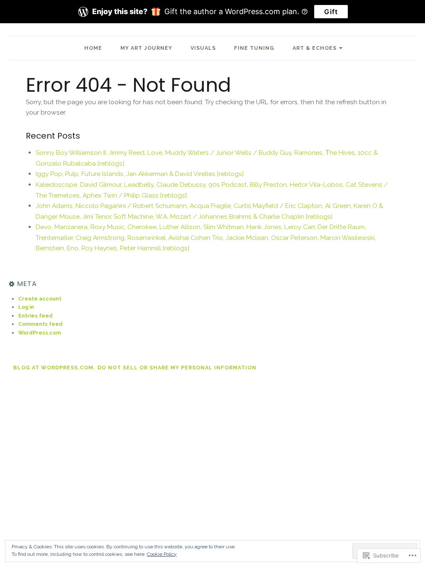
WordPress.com (39, 333)
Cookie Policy (162, 554)
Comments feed (40, 324)
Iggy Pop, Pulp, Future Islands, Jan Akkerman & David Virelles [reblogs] (140, 174)
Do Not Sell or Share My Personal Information (177, 367)
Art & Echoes (315, 48)
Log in (26, 307)
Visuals (203, 48)
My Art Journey (146, 48)
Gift (331, 11)
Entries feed (35, 316)
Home (93, 48)
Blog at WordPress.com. (54, 367)
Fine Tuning (254, 48)
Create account (39, 299)
